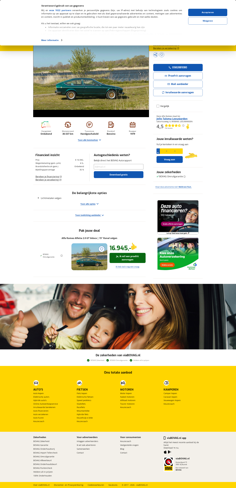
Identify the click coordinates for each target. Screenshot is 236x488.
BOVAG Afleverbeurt (42, 460)
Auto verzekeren (40, 414)
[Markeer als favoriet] (102, 249)
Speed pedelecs (84, 400)
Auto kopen (38, 393)
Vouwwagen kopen (172, 400)
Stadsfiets (81, 404)
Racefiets (81, 407)
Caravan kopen (170, 397)
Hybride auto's (40, 400)
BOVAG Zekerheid (41, 441)
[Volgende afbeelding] (140, 73)
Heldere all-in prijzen (43, 472)
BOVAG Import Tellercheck (45, 452)
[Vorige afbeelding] (42, 73)
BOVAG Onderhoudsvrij (44, 449)
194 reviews (169, 128)
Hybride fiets (82, 414)
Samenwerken (83, 449)
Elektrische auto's (41, 397)
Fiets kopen (82, 393)
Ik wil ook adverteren (86, 445)
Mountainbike (83, 410)
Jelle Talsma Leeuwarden (172, 118)
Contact (80, 452)
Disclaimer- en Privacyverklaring (68, 485)
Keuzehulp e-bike (85, 417)
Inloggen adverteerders (87, 441)
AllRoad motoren (127, 400)
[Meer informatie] (62, 255)
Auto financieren (40, 410)
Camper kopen (170, 393)
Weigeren (208, 21)
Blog (122, 449)
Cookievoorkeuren (96, 485)
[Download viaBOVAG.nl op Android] (169, 452)
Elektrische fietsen (85, 397)
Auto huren (38, 417)
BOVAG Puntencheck (42, 468)
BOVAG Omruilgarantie (43, 456)
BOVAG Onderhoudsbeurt (45, 464)
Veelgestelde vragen (129, 445)
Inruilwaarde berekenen (44, 407)
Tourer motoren (127, 404)
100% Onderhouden (42, 475)
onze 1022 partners (60, 10)
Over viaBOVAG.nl (41, 485)
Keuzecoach (38, 421)
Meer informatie (50, 40)
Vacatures (112, 485)
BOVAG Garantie (40, 445)
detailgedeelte (145, 34)
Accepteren (208, 12)
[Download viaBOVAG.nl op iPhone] (165, 452)
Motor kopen (126, 393)
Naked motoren (127, 397)
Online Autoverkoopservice (45, 404)
